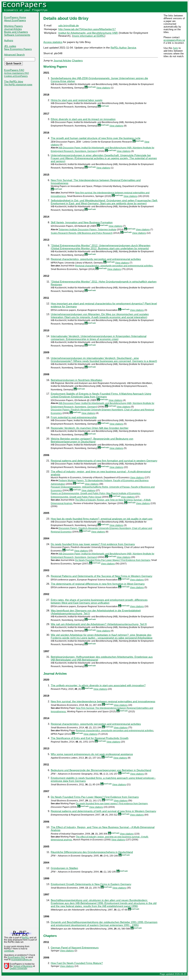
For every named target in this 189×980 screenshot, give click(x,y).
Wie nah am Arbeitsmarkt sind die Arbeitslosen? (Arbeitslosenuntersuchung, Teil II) (99, 624)
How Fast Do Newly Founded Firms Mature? (77, 963)
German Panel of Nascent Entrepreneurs (75, 947)
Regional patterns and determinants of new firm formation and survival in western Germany (104, 460)
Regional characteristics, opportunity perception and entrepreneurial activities (96, 259)
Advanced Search (14, 54)
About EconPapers (15, 20)
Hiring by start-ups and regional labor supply (76, 100)
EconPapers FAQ (14, 70)
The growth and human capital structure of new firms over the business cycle (95, 138)
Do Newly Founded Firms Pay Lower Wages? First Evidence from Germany (112, 560)
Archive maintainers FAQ (16, 73)
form (175, 48)
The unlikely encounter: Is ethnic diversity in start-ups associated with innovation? (98, 685)
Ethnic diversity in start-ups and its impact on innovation (83, 119)
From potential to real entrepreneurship (74, 417)
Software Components (17, 34)
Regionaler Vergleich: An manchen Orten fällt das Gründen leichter (89, 427)
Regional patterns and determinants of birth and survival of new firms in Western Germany (103, 811)
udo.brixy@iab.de (68, 25)
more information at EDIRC (88, 35)
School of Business (22, 966)
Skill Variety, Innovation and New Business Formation (82, 222)
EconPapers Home (15, 17)
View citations (103, 88)
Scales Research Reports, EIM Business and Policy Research (82, 233)
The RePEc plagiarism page (18, 85)
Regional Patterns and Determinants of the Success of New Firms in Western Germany (101, 576)
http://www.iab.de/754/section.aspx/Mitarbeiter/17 (87, 29)
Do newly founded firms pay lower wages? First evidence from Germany (93, 544)
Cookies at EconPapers (16, 76)
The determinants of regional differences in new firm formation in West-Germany (98, 583)
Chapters (77, 60)
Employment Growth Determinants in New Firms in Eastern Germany (91, 884)
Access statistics (52, 42)
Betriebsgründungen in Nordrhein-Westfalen (76, 380)
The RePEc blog (13, 81)
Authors (8, 40)
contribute (9, 951)
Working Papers (13, 26)
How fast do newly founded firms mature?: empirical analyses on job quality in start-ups (101, 518)
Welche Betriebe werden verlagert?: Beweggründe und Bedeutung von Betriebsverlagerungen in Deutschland (92, 440)
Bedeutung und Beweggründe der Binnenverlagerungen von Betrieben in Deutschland (101, 770)
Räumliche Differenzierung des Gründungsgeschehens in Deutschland (92, 852)
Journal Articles (13, 28)
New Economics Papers (18, 49)
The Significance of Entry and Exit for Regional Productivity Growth (89, 738)
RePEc (25, 937)
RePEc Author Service (123, 47)
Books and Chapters (16, 31)
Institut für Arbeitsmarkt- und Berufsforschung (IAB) (88, 32)
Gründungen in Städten (64, 868)
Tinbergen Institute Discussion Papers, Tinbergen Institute (87, 229)
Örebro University (18, 968)
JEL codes (10, 46)
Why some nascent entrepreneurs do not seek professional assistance (92, 754)
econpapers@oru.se (174, 40)
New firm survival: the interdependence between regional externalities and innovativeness (103, 701)
